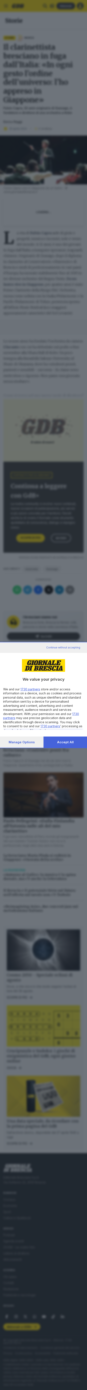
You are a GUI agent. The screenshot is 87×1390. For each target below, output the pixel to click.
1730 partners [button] (30, 689)
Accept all (65, 742)
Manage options (22, 742)
